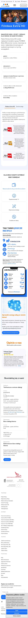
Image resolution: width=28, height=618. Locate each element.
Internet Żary (4, 529)
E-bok (4, 1)
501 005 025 (19, 412)
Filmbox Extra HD (5, 504)
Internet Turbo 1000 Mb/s (7, 523)
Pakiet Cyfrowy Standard (7, 500)
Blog (2, 575)
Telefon (3, 608)
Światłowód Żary (5, 527)
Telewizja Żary (4, 506)
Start (2, 607)
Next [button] (25, 355)
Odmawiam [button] (16, 613)
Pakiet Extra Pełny (5, 498)
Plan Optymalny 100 (5, 544)
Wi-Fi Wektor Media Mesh (7, 525)
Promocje (3, 569)
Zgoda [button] (16, 610)
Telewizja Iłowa (4, 508)
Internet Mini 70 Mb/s (6, 517)
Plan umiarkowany (5, 542)
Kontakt (3, 573)
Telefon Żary (4, 548)
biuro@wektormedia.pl (8, 396)
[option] (14, 358)
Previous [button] (2, 355)
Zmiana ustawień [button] (17, 615)
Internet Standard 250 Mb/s (7, 519)
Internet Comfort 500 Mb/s (7, 521)
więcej (19, 365)
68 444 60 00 (23, 5)
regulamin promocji (11, 263)
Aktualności (3, 567)
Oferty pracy (4, 563)
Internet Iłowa (4, 533)
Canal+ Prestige (4, 502)
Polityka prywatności (6, 565)
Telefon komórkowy (5, 540)
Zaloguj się (7, 459)
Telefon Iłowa (4, 550)
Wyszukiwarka (4, 577)
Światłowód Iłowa (5, 531)
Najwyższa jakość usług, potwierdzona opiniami (14, 188)
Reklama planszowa (5, 571)
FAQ (2, 557)
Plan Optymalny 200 (5, 546)
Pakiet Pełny (4, 496)
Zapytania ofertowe (5, 561)
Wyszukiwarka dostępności (10, 332)
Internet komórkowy (6, 515)
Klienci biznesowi (9, 1)
